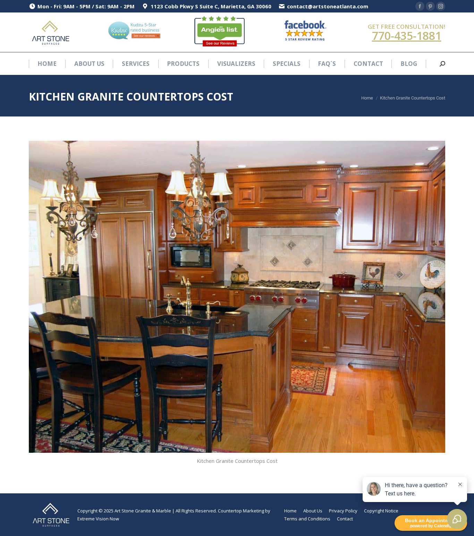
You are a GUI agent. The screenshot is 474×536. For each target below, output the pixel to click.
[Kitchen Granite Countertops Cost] (237, 297)
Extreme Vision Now (98, 519)
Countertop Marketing (241, 511)
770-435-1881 (406, 35)
